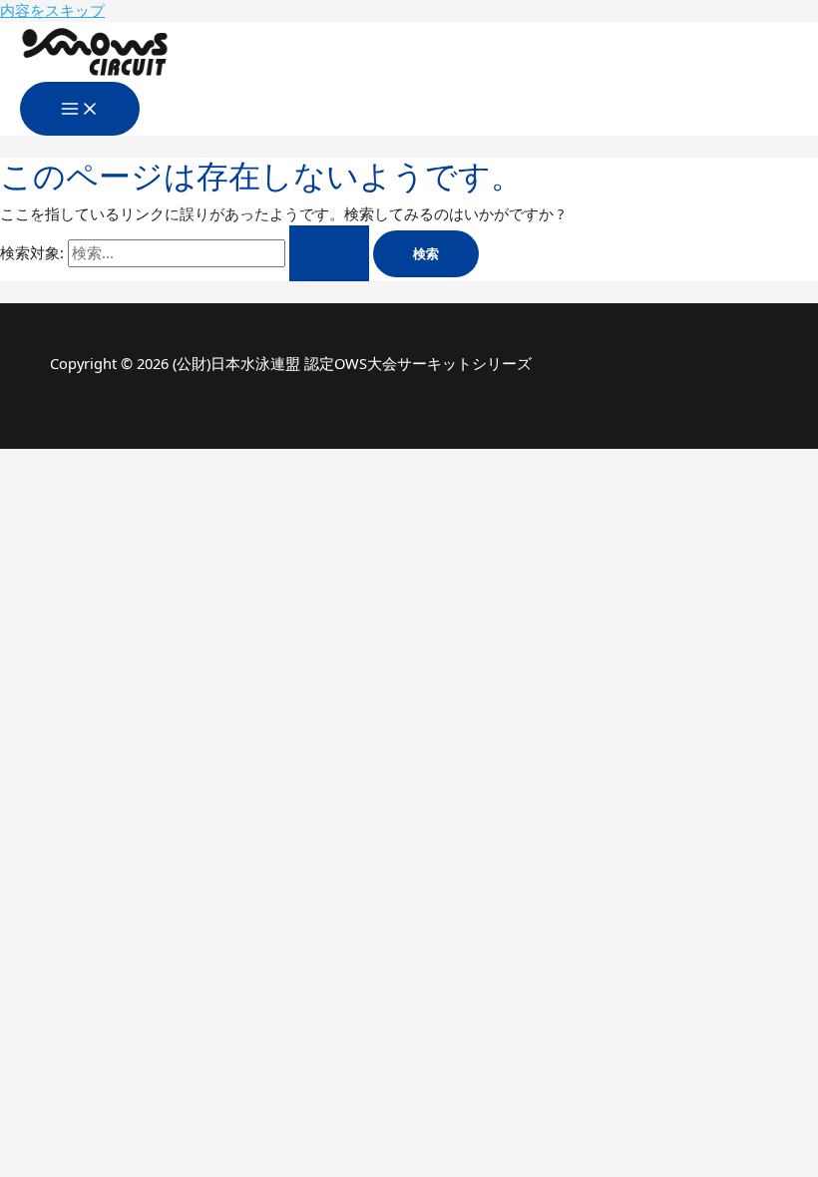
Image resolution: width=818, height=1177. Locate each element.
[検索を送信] (329, 253)
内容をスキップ (52, 10)
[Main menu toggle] (80, 109)
